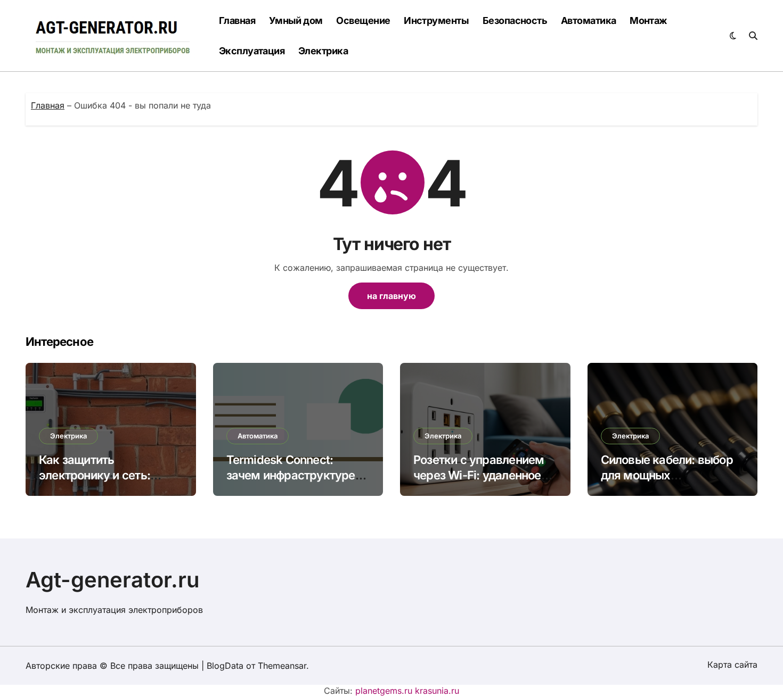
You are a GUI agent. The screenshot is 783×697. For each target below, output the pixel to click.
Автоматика (588, 20)
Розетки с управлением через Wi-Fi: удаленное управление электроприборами (478, 482)
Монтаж (648, 20)
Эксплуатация (252, 50)
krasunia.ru (437, 690)
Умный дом (296, 20)
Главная (237, 20)
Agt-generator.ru (113, 580)
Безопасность (515, 20)
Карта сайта (732, 664)
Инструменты (436, 20)
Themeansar (282, 665)
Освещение (363, 20)
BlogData (225, 665)
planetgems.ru (383, 690)
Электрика (323, 50)
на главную (391, 296)
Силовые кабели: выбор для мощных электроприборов (667, 475)
